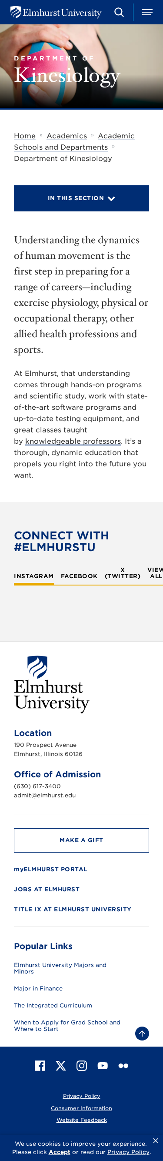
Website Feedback (82, 1120)
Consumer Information (81, 1108)
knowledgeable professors (73, 441)
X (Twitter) (123, 573)
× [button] (155, 1141)
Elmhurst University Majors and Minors (60, 968)
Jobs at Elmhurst (47, 889)
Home (25, 136)
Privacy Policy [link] (128, 1152)
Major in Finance (38, 989)
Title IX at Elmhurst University (73, 909)
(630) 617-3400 (37, 786)
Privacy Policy (81, 1096)
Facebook (79, 576)
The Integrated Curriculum (53, 1006)
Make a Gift (81, 840)
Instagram (34, 576)
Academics (67, 136)
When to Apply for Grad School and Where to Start (67, 1026)
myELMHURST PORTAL (50, 869)
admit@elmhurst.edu (45, 795)
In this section (76, 198)
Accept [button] (59, 1152)
